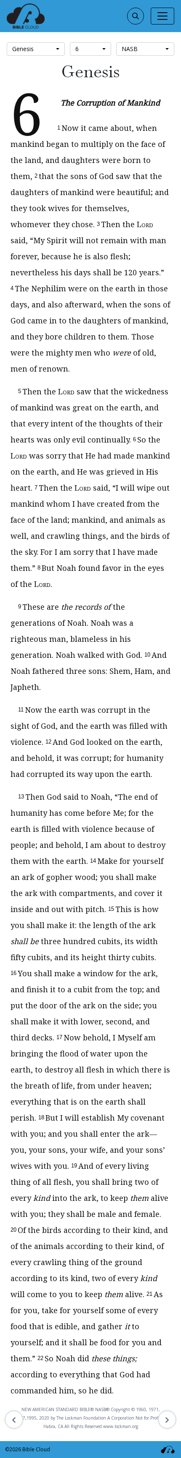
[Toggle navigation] (162, 16)
